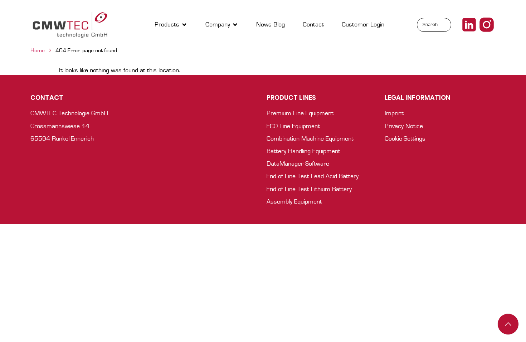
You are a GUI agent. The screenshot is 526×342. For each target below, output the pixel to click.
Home (37, 50)
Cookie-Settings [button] (405, 139)
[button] (171, 24)
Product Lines (291, 97)
